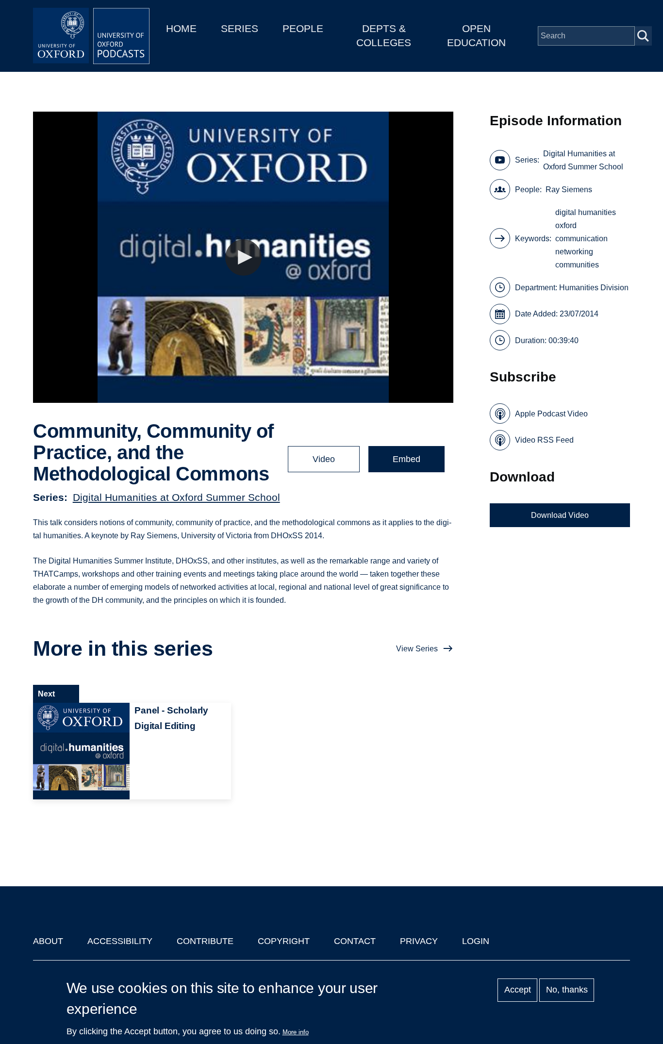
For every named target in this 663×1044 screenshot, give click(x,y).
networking (574, 252)
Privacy (419, 941)
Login (475, 941)
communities (577, 265)
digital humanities (585, 212)
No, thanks (567, 990)
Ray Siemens (569, 189)
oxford (566, 225)
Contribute (205, 941)
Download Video (560, 515)
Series (239, 28)
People (302, 28)
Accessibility (119, 941)
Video (324, 459)
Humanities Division (594, 287)
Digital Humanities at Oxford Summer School (176, 497)
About (48, 941)
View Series (417, 649)
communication (581, 238)
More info (295, 1032)
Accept (517, 990)
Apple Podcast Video (551, 414)
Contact (355, 941)
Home (181, 28)
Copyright (284, 941)
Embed (406, 459)
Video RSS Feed (544, 440)
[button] (243, 257)
